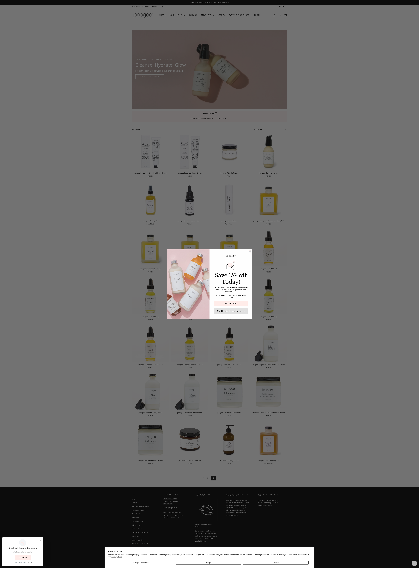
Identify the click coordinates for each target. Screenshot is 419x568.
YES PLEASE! (231, 303)
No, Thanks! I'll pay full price (231, 311)
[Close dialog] (250, 251)
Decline (276, 562)
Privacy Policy (117, 557)
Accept (208, 562)
